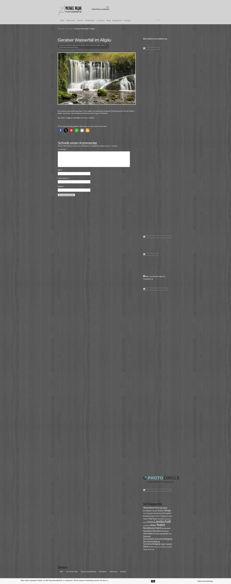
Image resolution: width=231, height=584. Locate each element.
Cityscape (149, 513)
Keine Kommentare (72, 47)
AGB (61, 572)
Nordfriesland (166, 528)
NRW (145, 534)
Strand (151, 547)
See (170, 534)
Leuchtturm (146, 525)
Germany (169, 516)
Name (60, 170)
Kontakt (127, 21)
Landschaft (162, 522)
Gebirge (163, 516)
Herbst (145, 519)
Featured (69, 29)
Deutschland (158, 513)
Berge (168, 510)
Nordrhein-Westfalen (152, 531)
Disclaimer (102, 572)
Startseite (61, 29)
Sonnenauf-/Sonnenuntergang (157, 539)
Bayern (161, 511)
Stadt (145, 546)
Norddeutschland (152, 528)
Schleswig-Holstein (161, 534)
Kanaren (161, 519)
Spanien (169, 544)
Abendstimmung (152, 507)
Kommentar (62, 149)
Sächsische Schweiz (160, 547)
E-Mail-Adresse (64, 178)
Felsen (157, 516)
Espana (146, 516)
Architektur (147, 511)
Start (62, 21)
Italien (155, 519)
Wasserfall (151, 549)
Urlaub (145, 549)
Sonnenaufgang (151, 541)
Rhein (150, 534)
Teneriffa (169, 547)
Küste (150, 522)
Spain (163, 544)
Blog (109, 21)
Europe (152, 516)
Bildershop (90, 21)
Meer (153, 525)
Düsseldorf (167, 513)
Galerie (80, 21)
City (144, 513)
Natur (161, 525)
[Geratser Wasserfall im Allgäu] (96, 78)
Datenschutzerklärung (88, 572)
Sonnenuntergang (151, 544)
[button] (60, 130)
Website (60, 186)
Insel (150, 519)
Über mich (70, 21)
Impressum (113, 572)
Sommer (147, 536)
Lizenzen (101, 21)
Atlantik (154, 511)
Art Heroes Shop (72, 572)
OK (153, 581)
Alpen (164, 508)
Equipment (117, 21)
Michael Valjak (71, 45)
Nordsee (165, 531)
